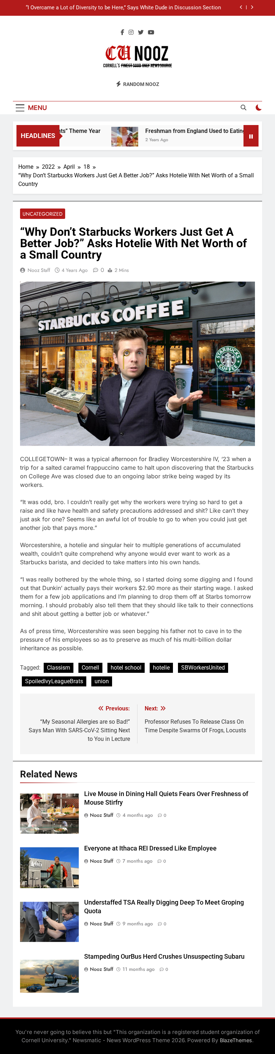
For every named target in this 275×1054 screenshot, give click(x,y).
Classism (58, 667)
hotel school (126, 667)
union (102, 681)
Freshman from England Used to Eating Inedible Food (201, 131)
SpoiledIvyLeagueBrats (54, 681)
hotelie (161, 667)
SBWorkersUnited (203, 667)
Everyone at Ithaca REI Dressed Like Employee (150, 848)
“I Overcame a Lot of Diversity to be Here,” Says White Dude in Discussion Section (123, 8)
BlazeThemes (236, 1040)
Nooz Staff (39, 270)
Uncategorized (43, 213)
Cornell (90, 667)
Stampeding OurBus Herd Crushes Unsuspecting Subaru (164, 956)
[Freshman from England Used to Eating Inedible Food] (112, 140)
